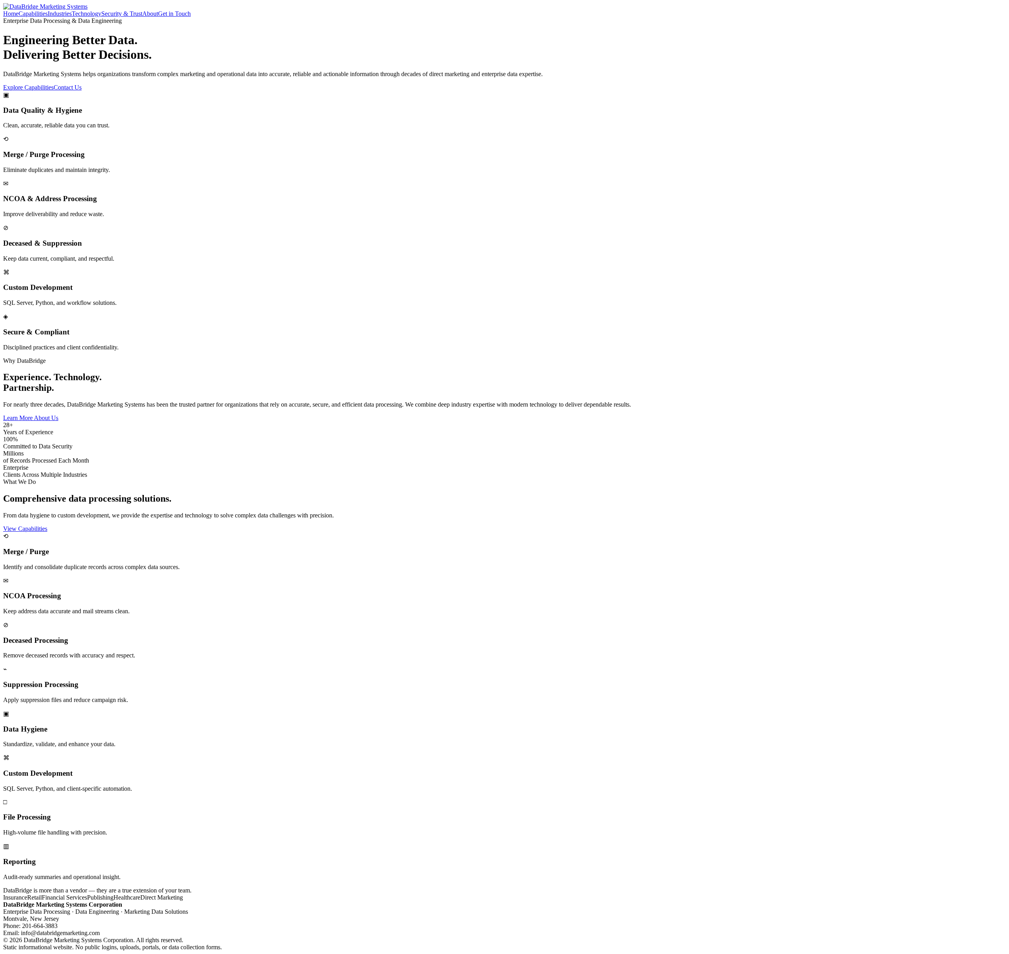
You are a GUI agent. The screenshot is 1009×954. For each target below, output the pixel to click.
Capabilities (33, 13)
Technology (86, 13)
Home (11, 13)
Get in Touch (174, 13)
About (150, 13)
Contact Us (68, 87)
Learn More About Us (30, 417)
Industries (60, 13)
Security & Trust (121, 13)
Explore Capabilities (28, 87)
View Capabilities (25, 528)
